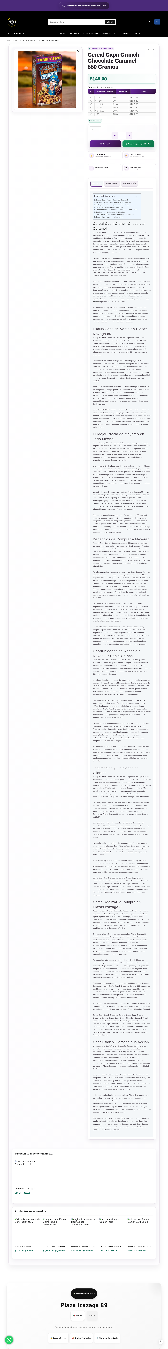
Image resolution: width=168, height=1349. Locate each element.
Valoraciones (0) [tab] (112, 183)
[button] (78, 51)
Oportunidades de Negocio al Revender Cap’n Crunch (117, 209)
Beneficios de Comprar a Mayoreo (109, 207)
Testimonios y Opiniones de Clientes (110, 212)
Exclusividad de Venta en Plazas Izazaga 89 (113, 202)
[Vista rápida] (22, 1193)
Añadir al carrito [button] (17, 1193)
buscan (96, 302)
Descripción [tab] (96, 183)
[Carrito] (157, 22)
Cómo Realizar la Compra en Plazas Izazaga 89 (115, 214)
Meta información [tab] (129, 183)
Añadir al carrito (105, 144)
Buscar (110, 22)
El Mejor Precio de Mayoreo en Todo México (113, 205)
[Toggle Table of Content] (135, 197)
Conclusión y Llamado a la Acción (109, 217)
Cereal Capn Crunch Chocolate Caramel (112, 200)
